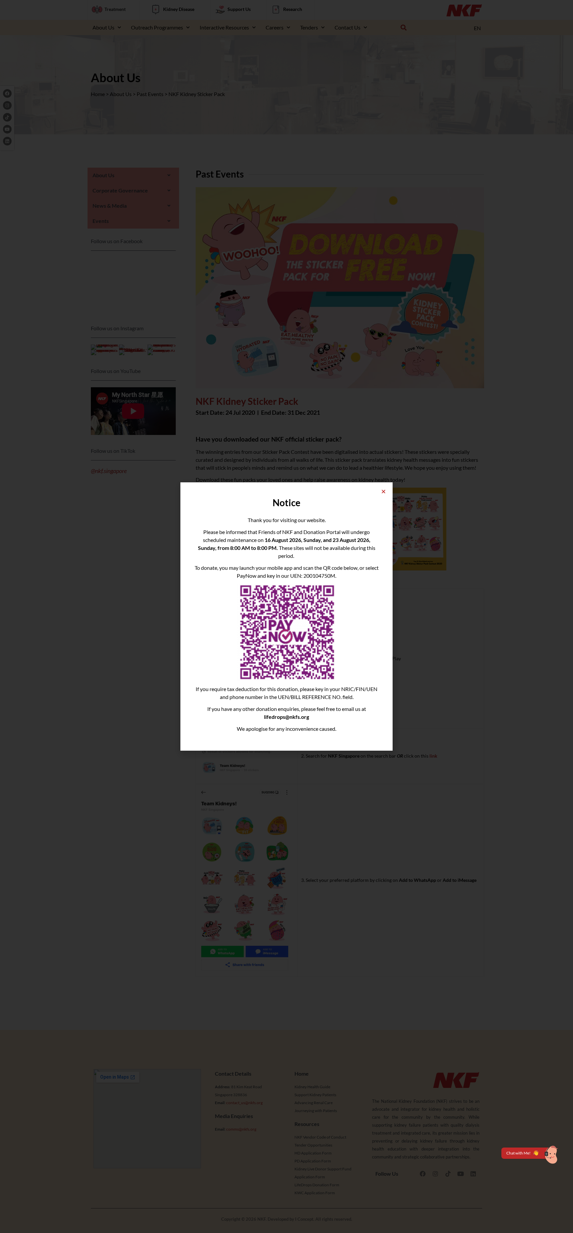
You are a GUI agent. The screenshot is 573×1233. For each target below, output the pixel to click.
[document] (286, 616)
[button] (383, 491)
